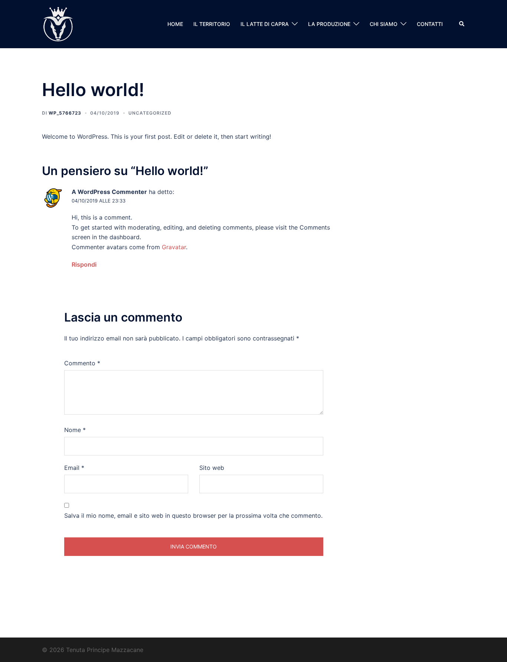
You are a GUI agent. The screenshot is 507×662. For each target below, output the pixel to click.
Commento (82, 363)
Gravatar (174, 247)
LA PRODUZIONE (329, 24)
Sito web (211, 467)
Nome (75, 430)
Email (74, 467)
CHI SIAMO (384, 24)
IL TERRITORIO (211, 24)
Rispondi (84, 264)
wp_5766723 (65, 113)
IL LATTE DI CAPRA (265, 24)
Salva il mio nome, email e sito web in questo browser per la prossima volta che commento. (193, 515)
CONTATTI (430, 24)
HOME (175, 24)
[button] (462, 24)
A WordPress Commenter (109, 191)
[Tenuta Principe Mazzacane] (58, 23)
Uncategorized (149, 113)
